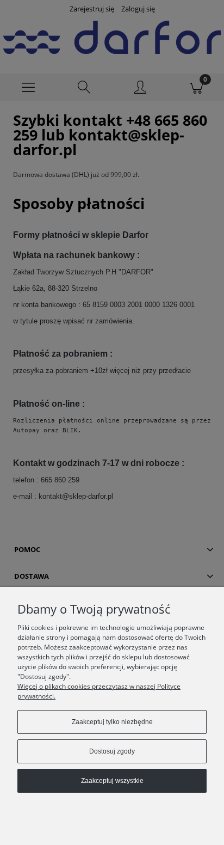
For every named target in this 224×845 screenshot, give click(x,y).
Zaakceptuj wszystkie (112, 781)
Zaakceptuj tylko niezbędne (112, 722)
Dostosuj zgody (112, 751)
